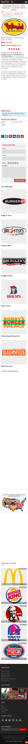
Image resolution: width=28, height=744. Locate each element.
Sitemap (3, 711)
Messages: (5, 165)
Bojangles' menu (21, 72)
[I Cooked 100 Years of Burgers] (23, 690)
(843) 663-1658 (7, 42)
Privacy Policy (4, 710)
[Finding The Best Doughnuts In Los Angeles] (14, 696)
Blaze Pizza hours (5, 680)
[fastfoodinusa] (7, 1)
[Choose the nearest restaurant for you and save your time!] (14, 504)
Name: (4, 148)
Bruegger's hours (5, 675)
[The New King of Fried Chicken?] (5, 696)
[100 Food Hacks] (5, 690)
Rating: (4, 163)
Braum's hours (5, 677)
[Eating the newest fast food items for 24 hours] (23, 696)
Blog (2, 706)
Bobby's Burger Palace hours (8, 679)
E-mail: (4, 155)
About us (3, 708)
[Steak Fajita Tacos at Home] (14, 690)
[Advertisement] (14, 94)
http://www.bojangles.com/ (12, 45)
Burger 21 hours (5, 671)
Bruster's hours (5, 673)
